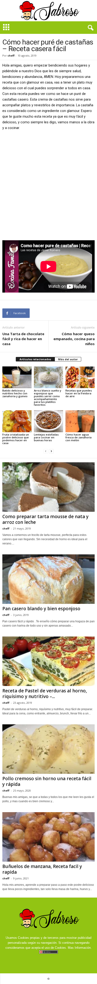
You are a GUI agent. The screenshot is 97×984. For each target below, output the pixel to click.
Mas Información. (80, 947)
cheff (11, 55)
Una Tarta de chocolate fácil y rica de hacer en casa (23, 338)
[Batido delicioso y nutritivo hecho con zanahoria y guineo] (17, 377)
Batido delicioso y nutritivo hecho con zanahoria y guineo (15, 393)
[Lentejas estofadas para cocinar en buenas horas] (48, 421)
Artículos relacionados (35, 359)
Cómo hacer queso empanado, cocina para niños (74, 338)
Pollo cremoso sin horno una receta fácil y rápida (46, 781)
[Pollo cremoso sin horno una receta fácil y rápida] (48, 749)
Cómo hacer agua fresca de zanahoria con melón (78, 437)
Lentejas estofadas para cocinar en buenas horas (46, 437)
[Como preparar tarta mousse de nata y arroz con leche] (48, 487)
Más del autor (68, 359)
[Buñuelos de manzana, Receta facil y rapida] (48, 837)
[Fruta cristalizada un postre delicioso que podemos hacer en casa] (17, 421)
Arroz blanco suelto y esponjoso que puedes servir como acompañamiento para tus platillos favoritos (47, 397)
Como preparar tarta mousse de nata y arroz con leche (45, 519)
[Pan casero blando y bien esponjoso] (48, 579)
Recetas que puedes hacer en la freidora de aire (78, 393)
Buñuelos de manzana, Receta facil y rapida (42, 869)
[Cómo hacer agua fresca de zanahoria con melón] (80, 421)
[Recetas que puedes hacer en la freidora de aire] (80, 377)
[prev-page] (45, 451)
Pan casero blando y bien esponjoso (41, 609)
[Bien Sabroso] (48, 10)
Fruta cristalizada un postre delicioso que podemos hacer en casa (15, 439)
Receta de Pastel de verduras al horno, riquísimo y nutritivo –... (44, 693)
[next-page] (51, 451)
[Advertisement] (48, 185)
